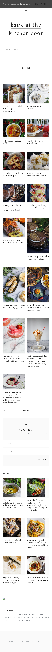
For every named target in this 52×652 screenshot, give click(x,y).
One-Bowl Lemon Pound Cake (35, 142)
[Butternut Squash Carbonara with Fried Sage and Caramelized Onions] (38, 528)
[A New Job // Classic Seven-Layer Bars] (14, 528)
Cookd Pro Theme (27, 641)
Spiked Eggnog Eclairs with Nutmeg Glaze (14, 306)
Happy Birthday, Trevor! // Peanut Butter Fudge (11, 580)
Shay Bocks (41, 641)
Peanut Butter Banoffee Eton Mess (36, 174)
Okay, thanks (41, 4)
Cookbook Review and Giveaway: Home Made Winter (37, 580)
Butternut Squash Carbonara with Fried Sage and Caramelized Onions (37, 544)
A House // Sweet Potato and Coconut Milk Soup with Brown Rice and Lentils (14, 504)
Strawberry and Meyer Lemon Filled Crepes (38, 206)
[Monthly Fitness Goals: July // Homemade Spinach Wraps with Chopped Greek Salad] (38, 488)
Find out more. (25, 4)
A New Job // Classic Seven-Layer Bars (12, 541)
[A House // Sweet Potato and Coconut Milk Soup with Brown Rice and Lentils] (14, 488)
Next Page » (27, 411)
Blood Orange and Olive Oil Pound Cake (13, 241)
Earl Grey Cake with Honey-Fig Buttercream (12, 108)
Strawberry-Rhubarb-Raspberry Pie (13, 174)
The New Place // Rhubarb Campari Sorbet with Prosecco (13, 358)
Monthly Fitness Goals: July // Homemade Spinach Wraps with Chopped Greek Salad (37, 505)
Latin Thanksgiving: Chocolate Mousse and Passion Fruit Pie (38, 307)
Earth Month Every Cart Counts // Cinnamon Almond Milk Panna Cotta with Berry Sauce (12, 397)
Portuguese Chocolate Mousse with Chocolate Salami (14, 208)
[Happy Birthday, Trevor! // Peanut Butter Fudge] (14, 565)
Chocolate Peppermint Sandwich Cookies (38, 257)
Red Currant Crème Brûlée (12, 142)
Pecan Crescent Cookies (34, 107)
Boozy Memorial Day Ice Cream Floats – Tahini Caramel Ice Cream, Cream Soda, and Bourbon (37, 361)
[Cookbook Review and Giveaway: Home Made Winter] (38, 565)
